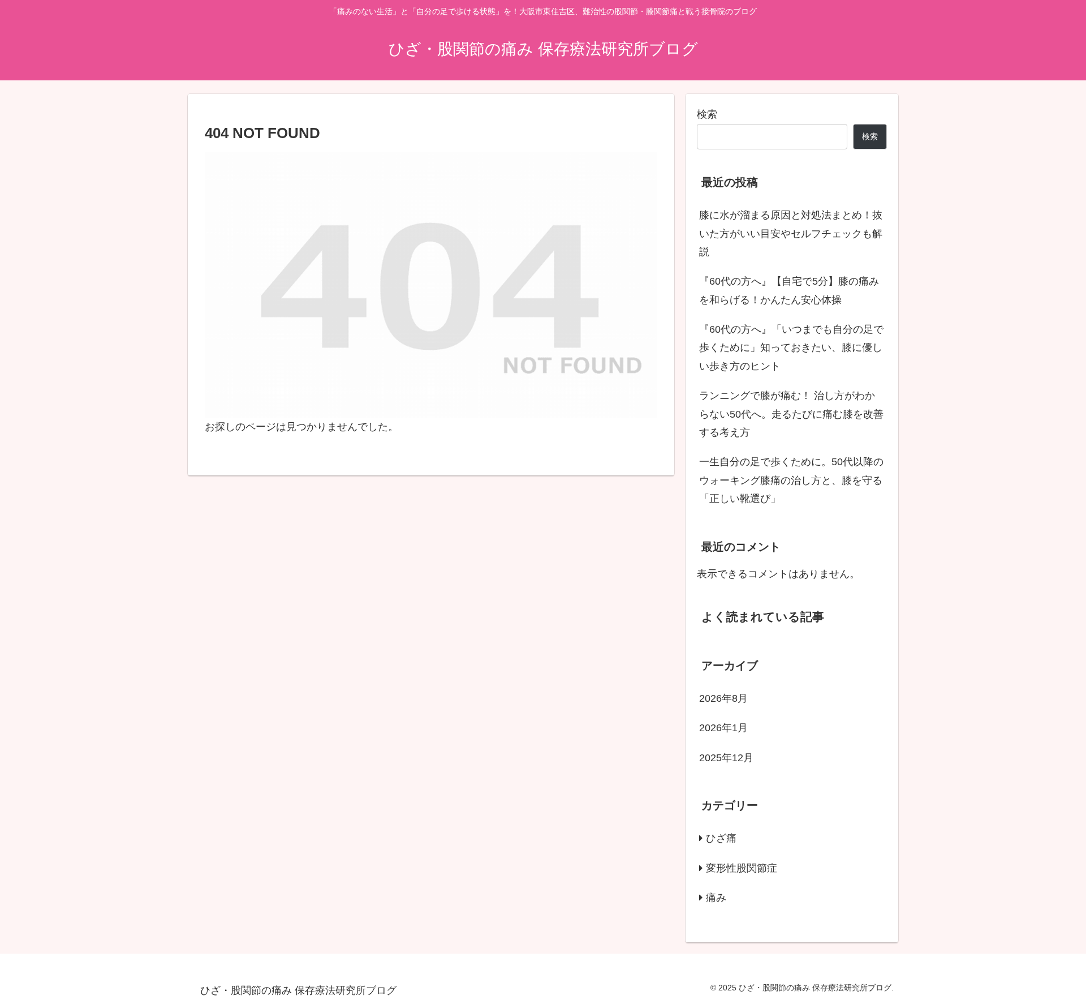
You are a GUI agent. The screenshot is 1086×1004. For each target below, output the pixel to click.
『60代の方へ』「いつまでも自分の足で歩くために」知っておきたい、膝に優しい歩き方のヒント (791, 348)
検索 (707, 114)
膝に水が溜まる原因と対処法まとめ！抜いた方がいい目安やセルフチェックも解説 (790, 233)
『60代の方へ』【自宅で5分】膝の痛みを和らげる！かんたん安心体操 (789, 290)
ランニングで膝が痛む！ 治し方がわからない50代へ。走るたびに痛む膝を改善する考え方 (791, 414)
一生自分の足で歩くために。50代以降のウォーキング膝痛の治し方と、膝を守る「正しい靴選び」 (791, 480)
